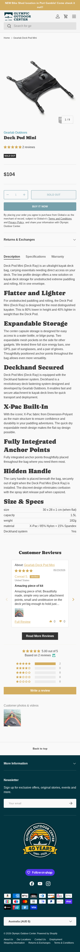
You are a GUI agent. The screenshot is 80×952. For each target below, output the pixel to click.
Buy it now (40, 206)
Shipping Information (14, 943)
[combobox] (40, 26)
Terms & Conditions (64, 943)
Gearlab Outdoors (15, 132)
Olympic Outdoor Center (24, 933)
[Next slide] (73, 599)
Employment (55, 939)
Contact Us (40, 939)
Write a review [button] (40, 690)
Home (7, 38)
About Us (8, 939)
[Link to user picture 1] (19, 612)
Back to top (40, 748)
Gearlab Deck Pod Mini (25, 38)
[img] (24, 570)
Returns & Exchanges (39, 943)
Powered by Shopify (47, 933)
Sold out (53, 194)
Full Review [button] (23, 621)
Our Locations (24, 939)
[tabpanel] (40, 399)
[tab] (12, 257)
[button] (13, 147)
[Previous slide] (7, 599)
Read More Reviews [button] (40, 636)
